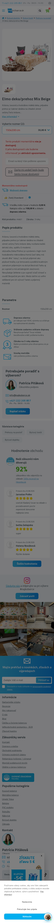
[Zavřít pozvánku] (48, 885)
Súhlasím (27, 917)
